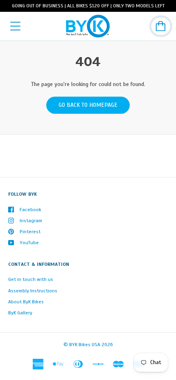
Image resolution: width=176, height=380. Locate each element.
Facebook (30, 209)
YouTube (29, 242)
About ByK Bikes (26, 302)
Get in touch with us (30, 279)
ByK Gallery (20, 313)
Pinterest (30, 231)
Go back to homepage (88, 105)
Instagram (31, 220)
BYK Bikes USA (84, 344)
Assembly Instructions (32, 291)
